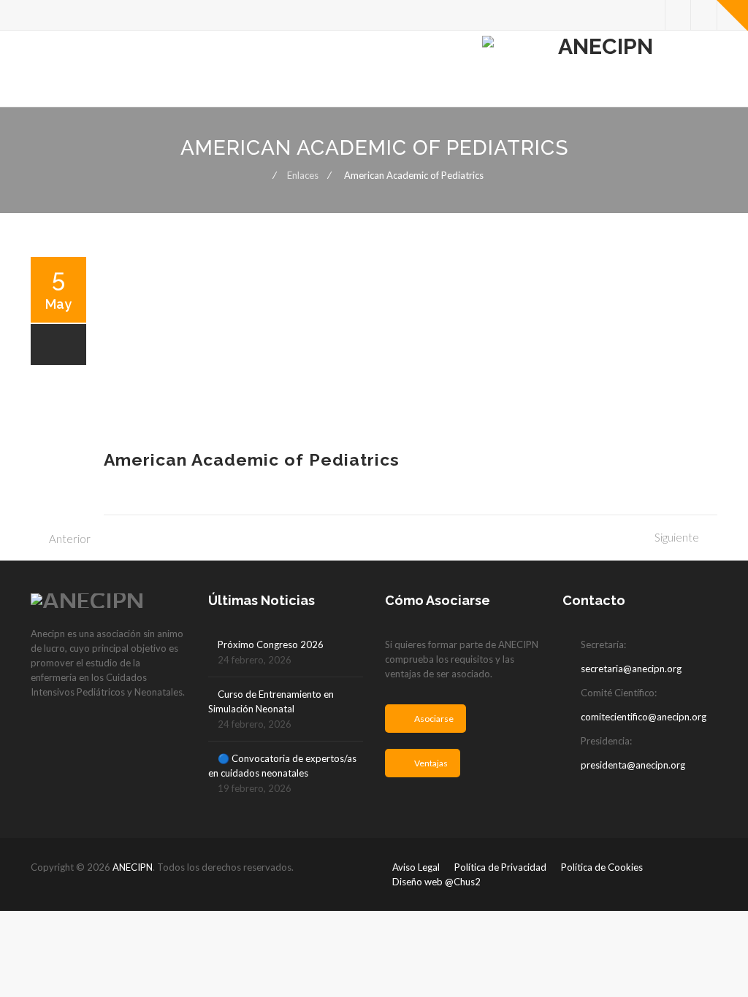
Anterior (70, 538)
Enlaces (302, 175)
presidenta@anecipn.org (633, 765)
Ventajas (431, 763)
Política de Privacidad (500, 867)
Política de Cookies (602, 867)
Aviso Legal (416, 867)
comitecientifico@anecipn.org (643, 717)
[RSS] (703, 15)
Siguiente (676, 537)
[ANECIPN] (599, 69)
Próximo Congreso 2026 (271, 644)
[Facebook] (678, 15)
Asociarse (434, 718)
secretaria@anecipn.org (631, 668)
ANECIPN (132, 867)
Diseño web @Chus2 (436, 882)
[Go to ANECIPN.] (260, 175)
